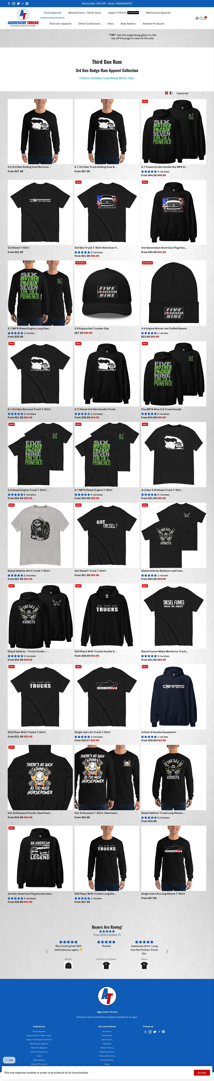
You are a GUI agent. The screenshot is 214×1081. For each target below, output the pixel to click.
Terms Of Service (107, 1056)
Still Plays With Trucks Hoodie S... (96, 651)
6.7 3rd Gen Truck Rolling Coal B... (96, 167)
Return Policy (107, 1048)
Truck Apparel (52, 12)
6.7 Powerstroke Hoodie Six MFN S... (164, 167)
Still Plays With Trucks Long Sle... (95, 893)
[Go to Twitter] (18, 3)
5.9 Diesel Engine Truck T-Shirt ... (28, 490)
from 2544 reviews (105, 934)
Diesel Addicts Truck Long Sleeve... (163, 813)
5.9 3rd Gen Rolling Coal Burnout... (29, 167)
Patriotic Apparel (60, 23)
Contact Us (107, 1035)
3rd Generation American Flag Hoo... (164, 247)
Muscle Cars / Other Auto (84, 12)
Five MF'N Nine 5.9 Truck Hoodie (161, 409)
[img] (107, 931)
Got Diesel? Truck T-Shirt (90, 570)
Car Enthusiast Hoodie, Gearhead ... (30, 813)
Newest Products (153, 23)
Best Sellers (128, 23)
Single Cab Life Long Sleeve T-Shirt (163, 893)
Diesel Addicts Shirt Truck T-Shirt (29, 570)
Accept (202, 1072)
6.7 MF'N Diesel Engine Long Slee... (29, 328)
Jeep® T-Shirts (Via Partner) (39, 1039)
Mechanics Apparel (158, 12)
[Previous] (13, 131)
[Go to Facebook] (9, 3)
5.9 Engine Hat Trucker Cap (92, 328)
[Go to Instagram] (13, 3)
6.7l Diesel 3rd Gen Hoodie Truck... (96, 409)
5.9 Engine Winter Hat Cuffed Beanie (164, 328)
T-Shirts (84, 78)
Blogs (107, 1064)
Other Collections (89, 23)
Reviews (107, 1043)
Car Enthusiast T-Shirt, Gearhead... (97, 813)
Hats (111, 23)
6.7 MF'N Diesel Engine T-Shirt (93, 490)
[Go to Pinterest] (26, 3)
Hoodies (96, 78)
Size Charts (107, 1039)
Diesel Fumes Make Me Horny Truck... (164, 651)
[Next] (67, 131)
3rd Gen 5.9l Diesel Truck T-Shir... (162, 490)
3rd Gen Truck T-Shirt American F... (97, 247)
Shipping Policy (107, 1052)
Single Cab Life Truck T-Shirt (92, 732)
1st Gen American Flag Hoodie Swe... (30, 893)
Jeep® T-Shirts (123, 12)
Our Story (107, 1031)
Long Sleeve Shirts (114, 78)
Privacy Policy (107, 1060)
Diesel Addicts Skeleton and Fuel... (162, 570)
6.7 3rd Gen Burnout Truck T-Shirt (29, 409)
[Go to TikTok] (22, 3)
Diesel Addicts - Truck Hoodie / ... (28, 651)
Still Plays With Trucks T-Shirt (27, 732)
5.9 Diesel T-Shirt (18, 247)
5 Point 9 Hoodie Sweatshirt (158, 732)
